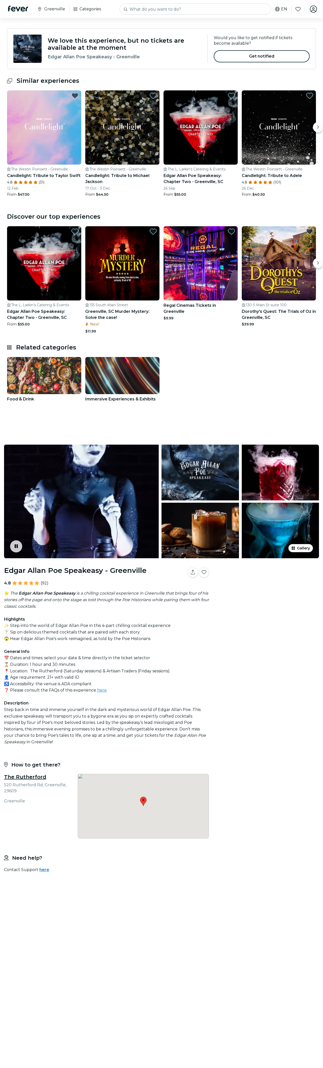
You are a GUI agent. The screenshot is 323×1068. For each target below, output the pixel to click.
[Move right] (318, 127)
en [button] (284, 9)
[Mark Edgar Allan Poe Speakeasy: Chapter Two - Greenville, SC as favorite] (231, 95)
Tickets (267, 588)
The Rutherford (25, 777)
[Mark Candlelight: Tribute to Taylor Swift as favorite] (75, 95)
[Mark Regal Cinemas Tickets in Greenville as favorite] (231, 231)
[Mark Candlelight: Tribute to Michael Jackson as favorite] (153, 95)
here (102, 690)
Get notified (262, 56)
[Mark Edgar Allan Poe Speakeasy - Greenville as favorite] (204, 572)
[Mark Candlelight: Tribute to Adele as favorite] (309, 95)
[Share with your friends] (193, 572)
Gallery (303, 548)
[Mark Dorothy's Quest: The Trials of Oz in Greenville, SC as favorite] (309, 231)
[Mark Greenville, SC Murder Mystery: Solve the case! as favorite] (153, 231)
